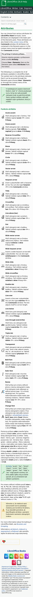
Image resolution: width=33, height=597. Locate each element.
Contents (5, 17)
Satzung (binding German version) (12, 570)
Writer (15, 8)
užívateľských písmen (20, 415)
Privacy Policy (22, 567)
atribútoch (14, 529)
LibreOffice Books (16, 550)
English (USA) (7, 12)
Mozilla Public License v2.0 (16, 576)
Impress (28, 8)
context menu (18, 42)
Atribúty (9, 466)
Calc (21, 8)
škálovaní (15, 531)
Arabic (26, 12)
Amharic (18, 12)
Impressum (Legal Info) (9, 567)
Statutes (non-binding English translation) (15, 568)
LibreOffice (6, 8)
